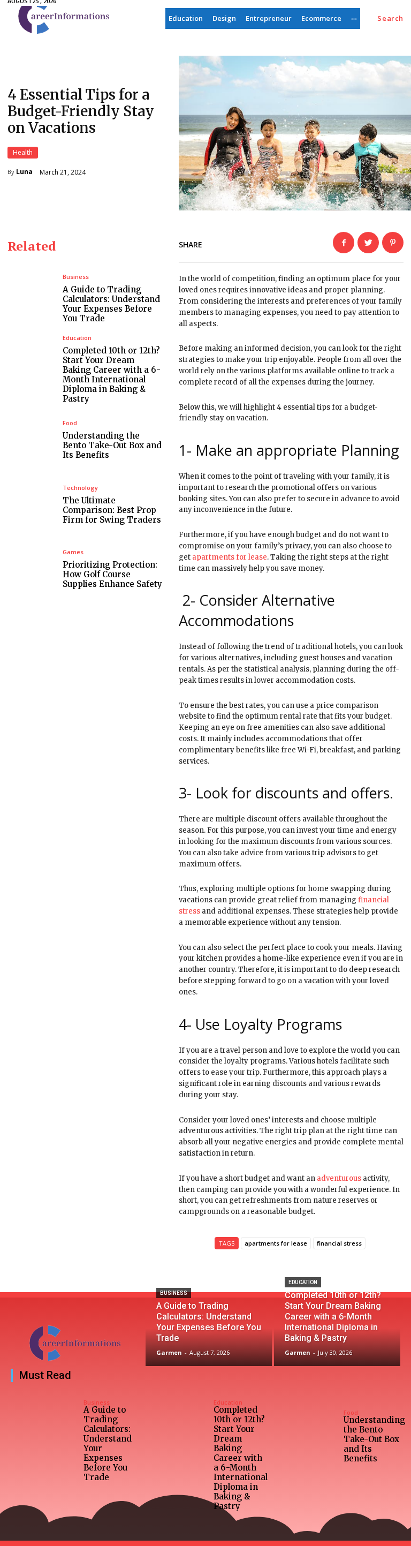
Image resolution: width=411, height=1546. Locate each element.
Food (70, 423)
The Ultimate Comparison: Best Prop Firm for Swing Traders (112, 510)
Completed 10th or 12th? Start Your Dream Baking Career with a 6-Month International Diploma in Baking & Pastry (112, 374)
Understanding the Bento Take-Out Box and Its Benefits (112, 445)
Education (77, 338)
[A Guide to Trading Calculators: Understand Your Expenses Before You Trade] (31, 298)
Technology (80, 488)
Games (73, 552)
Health (23, 152)
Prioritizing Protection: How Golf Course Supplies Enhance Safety (112, 574)
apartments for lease (229, 557)
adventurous (339, 1178)
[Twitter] (368, 242)
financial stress (339, 1243)
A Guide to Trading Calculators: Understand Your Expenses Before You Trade (111, 303)
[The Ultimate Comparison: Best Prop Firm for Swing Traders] (31, 505)
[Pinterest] (393, 242)
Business (76, 277)
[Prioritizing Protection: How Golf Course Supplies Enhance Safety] (31, 569)
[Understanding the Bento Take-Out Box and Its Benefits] (31, 440)
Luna (24, 172)
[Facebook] (343, 242)
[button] (390, 18)
